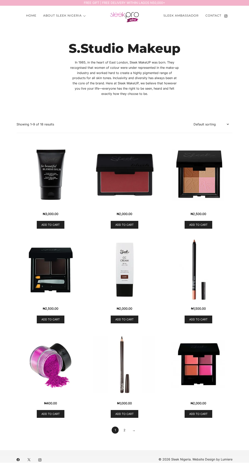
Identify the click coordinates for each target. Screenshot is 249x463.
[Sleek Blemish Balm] (51, 175)
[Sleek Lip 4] (198, 364)
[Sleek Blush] (124, 175)
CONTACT (213, 15)
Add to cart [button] (50, 224)
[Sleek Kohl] (124, 364)
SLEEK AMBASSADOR (181, 15)
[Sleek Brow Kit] (51, 269)
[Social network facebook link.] (18, 459)
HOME (31, 15)
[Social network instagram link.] (225, 16)
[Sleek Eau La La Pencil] (198, 269)
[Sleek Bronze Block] (198, 175)
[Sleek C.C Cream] (124, 269)
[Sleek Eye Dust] (51, 364)
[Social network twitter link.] (29, 459)
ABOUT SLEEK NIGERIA (62, 15)
